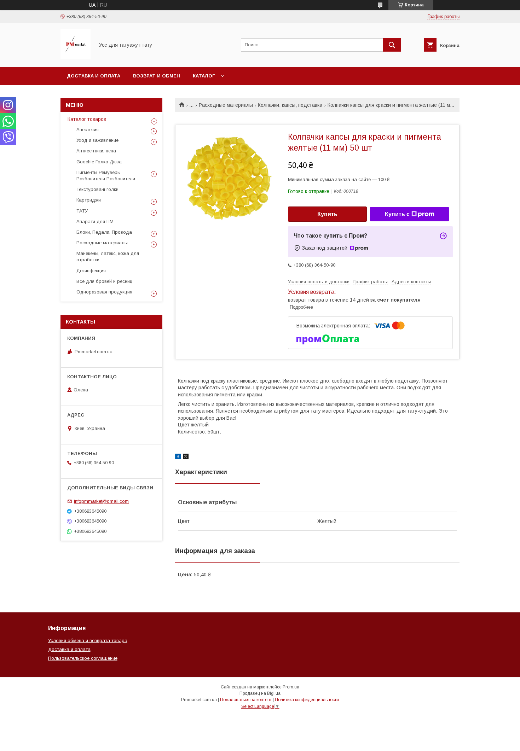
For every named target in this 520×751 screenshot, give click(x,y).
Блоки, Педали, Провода (104, 232)
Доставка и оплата (93, 75)
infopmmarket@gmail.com (101, 501)
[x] (186, 457)
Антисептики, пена (96, 150)
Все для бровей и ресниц (104, 281)
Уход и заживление (97, 140)
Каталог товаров (87, 119)
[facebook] (178, 457)
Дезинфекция (91, 270)
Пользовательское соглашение (82, 658)
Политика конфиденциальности (307, 699)
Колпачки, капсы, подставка (290, 105)
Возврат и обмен (156, 75)
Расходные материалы (226, 105)
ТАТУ (82, 211)
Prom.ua (291, 687)
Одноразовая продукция (104, 292)
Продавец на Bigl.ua (260, 693)
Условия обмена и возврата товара (87, 640)
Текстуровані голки (97, 189)
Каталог (204, 75)
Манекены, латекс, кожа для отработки (107, 256)
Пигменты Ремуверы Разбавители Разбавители (105, 175)
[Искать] (392, 45)
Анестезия (87, 129)
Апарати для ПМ (95, 221)
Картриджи (88, 200)
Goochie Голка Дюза (99, 161)
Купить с (397, 214)
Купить (327, 214)
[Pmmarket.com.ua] (75, 57)
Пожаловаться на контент (246, 699)
